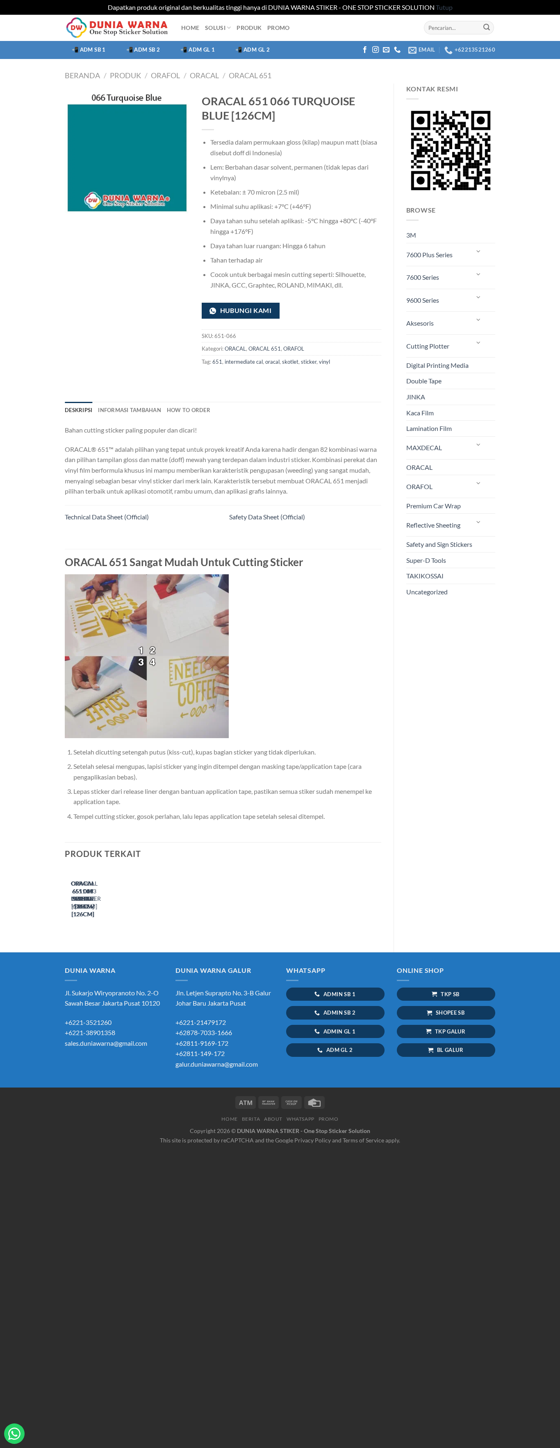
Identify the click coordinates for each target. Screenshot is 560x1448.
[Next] (91, 901)
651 (217, 361)
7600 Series (422, 277)
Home (190, 27)
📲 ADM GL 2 (252, 49)
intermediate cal (244, 361)
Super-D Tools (426, 560)
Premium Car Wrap (433, 506)
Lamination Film (429, 428)
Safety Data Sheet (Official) (267, 517)
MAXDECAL (424, 447)
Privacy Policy (312, 1140)
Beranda (82, 75)
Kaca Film (420, 413)
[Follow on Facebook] (365, 50)
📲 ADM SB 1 (89, 49)
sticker (308, 361)
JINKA (415, 397)
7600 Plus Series (429, 254)
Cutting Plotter (427, 346)
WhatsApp (300, 1119)
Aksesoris (420, 323)
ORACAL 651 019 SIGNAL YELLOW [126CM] (82, 899)
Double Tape (424, 381)
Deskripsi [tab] (78, 410)
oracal (272, 361)
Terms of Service (363, 1140)
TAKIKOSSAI (425, 576)
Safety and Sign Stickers (439, 544)
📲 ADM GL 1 (197, 49)
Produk (125, 75)
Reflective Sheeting (433, 525)
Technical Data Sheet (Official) (107, 517)
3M (411, 235)
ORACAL (204, 75)
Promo (278, 27)
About (273, 1119)
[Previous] (69, 901)
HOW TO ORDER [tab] (188, 410)
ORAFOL (165, 75)
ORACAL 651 (250, 75)
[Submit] (487, 28)
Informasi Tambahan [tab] (129, 410)
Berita (251, 1119)
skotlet (290, 361)
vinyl (324, 361)
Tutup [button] (444, 7)
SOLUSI (215, 27)
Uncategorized (427, 592)
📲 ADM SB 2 (143, 49)
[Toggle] (479, 251)
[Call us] (397, 50)
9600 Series (422, 300)
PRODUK (249, 27)
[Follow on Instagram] (375, 50)
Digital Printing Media (437, 365)
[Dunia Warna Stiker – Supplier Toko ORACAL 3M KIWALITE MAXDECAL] (117, 28)
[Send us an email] (386, 50)
